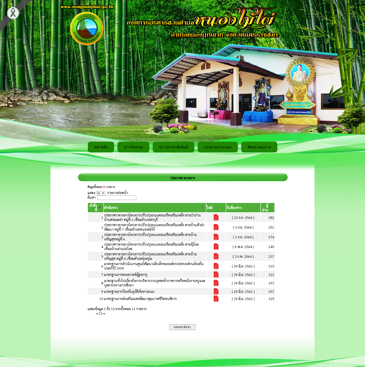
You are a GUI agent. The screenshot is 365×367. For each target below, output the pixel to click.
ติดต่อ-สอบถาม (259, 147)
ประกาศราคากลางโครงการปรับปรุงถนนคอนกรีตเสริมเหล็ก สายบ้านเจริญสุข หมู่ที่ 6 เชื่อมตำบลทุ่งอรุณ (150, 256)
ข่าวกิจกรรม (133, 147)
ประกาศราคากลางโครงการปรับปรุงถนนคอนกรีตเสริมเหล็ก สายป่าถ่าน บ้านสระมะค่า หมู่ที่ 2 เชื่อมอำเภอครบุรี (152, 217)
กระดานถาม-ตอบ (218, 147)
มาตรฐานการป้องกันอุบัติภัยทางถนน (129, 291)
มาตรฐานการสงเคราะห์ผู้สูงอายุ (125, 274)
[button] (111, 207)
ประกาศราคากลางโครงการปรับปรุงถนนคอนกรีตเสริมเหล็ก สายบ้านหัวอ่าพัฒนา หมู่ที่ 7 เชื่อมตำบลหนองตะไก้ (154, 227)
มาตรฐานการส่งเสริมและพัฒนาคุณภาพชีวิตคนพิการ (140, 298)
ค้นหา (91, 197)
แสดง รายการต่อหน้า (107, 192)
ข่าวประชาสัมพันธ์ (173, 147)
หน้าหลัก (101, 147)
